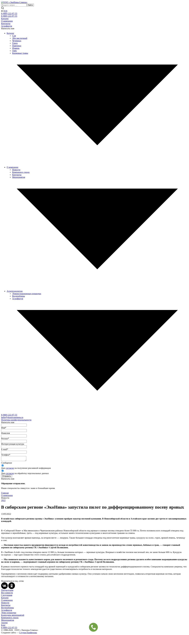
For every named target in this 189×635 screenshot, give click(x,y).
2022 (3, 500)
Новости (16, 170)
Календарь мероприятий (12, 615)
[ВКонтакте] (4, 585)
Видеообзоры (18, 296)
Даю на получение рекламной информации (26, 468)
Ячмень (15, 48)
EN (5, 11)
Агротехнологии (15, 291)
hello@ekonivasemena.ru (12, 417)
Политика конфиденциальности (16, 420)
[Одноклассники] (11, 585)
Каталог (5, 18)
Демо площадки (8, 612)
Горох (15, 43)
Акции (4, 622)
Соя (14, 36)
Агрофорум (6, 26)
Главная (5, 493)
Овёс (14, 50)
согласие (10, 468)
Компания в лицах (21, 172)
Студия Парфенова (28, 632)
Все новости (7, 592)
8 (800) (9, 415)
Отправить (6, 476)
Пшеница (16, 45)
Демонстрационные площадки (26, 293)
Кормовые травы (20, 53)
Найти (30, 5)
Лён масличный (19, 38)
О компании (7, 21)
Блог (3, 625)
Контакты (5, 23)
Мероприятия (18, 177)
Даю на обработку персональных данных (25, 473)
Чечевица (16, 40)
